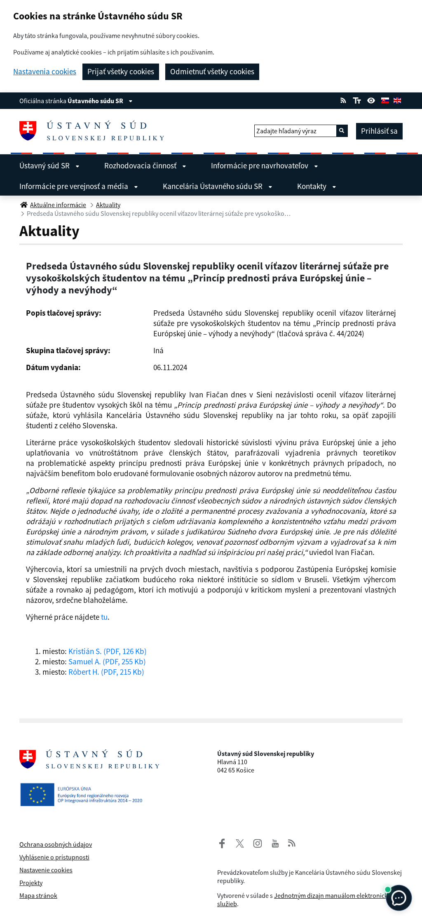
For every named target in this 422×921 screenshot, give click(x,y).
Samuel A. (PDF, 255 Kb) (107, 661)
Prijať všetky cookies (120, 71)
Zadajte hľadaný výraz (286, 131)
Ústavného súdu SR (96, 101)
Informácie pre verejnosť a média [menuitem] (74, 186)
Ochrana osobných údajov (55, 844)
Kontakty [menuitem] (312, 186)
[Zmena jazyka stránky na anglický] (397, 99)
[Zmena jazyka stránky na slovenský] (385, 99)
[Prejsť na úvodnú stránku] (95, 130)
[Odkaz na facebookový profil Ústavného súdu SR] (222, 842)
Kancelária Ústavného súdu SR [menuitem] (213, 186)
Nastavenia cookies (44, 72)
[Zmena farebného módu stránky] (371, 99)
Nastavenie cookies (46, 870)
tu (104, 617)
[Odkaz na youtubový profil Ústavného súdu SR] (275, 842)
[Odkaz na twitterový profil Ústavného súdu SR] (236, 842)
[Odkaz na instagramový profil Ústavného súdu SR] (254, 842)
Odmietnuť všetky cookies (212, 71)
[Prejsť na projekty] (84, 793)
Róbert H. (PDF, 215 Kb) (106, 672)
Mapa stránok (38, 895)
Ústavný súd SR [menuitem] (45, 165)
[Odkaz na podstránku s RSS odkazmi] (343, 99)
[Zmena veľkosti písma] (357, 99)
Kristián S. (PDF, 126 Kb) (107, 651)
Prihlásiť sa (379, 131)
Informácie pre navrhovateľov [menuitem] (260, 165)
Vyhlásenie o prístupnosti (54, 857)
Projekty (30, 882)
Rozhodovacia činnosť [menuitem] (141, 165)
